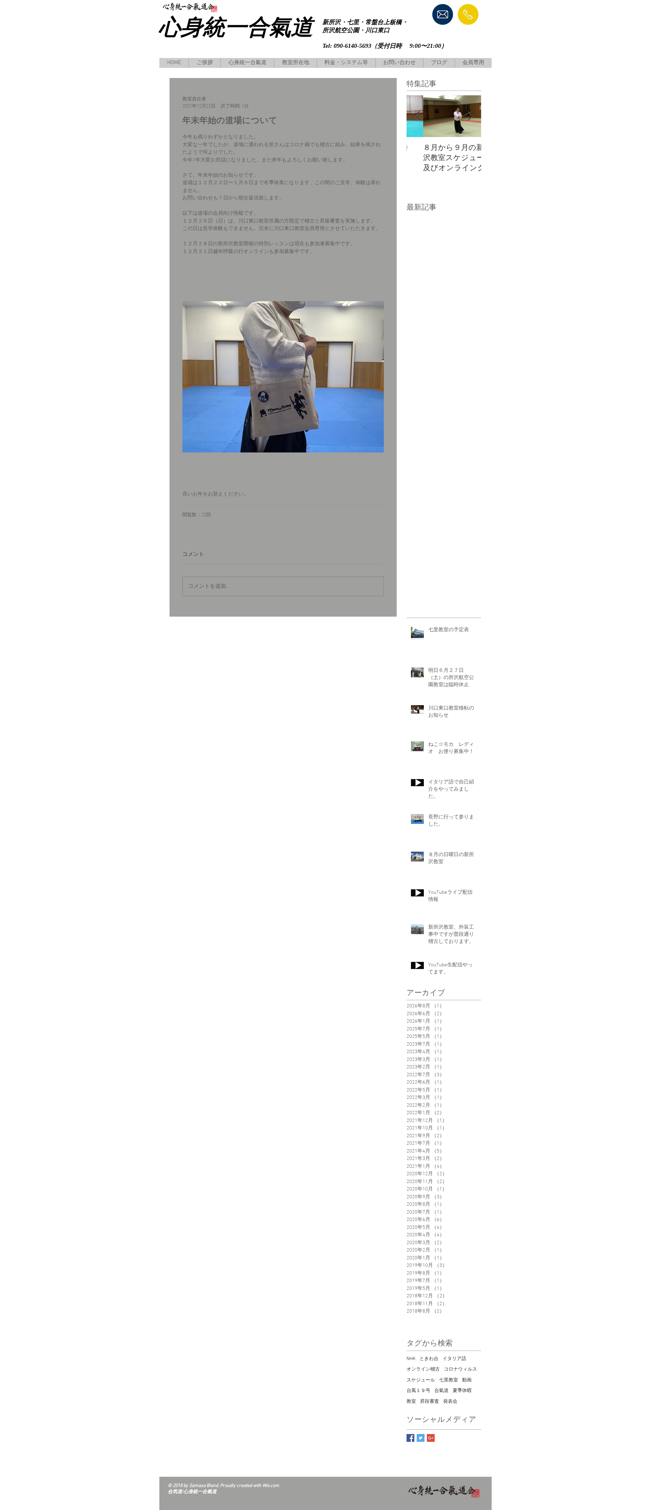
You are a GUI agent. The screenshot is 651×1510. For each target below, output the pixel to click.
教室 (411, 1402)
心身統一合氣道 (236, 27)
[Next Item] (470, 116)
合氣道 (441, 1391)
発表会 (450, 1402)
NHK (411, 1359)
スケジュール (421, 1380)
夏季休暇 (462, 1391)
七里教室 (448, 1380)
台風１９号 (418, 1391)
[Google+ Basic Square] (431, 1438)
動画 (467, 1380)
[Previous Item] (417, 116)
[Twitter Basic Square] (421, 1438)
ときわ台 (428, 1359)
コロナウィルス (460, 1369)
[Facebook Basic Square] (410, 1438)
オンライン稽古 (423, 1369)
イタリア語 (454, 1359)
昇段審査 (429, 1402)
